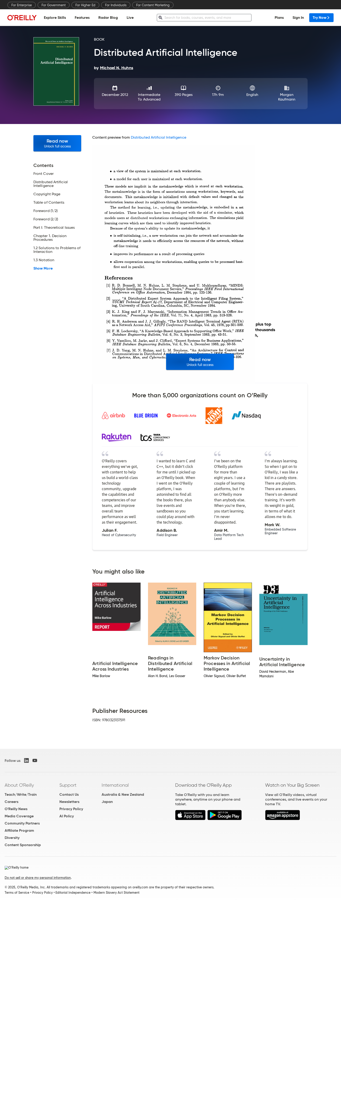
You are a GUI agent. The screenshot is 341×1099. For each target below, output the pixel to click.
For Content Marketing (153, 5)
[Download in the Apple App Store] (190, 818)
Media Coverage (19, 816)
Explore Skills (55, 17)
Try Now (319, 17)
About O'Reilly (19, 785)
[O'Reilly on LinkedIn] (26, 760)
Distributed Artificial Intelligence (158, 137)
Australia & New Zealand (123, 794)
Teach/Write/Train (21, 794)
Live (130, 17)
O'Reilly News (16, 808)
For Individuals (115, 5)
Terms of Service (17, 892)
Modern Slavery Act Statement (116, 892)
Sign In (298, 17)
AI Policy (66, 816)
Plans (279, 17)
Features (82, 17)
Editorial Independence (72, 892)
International (115, 785)
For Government (54, 5)
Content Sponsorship (23, 844)
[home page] (22, 17)
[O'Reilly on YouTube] (34, 760)
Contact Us (69, 794)
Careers (11, 801)
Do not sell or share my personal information (38, 878)
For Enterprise (21, 5)
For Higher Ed (85, 5)
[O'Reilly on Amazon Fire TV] (282, 818)
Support (68, 785)
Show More (43, 268)
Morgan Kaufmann (287, 96)
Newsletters (69, 801)
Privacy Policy (71, 808)
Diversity (12, 837)
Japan (107, 801)
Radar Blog (108, 17)
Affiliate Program (19, 830)
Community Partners (22, 823)
